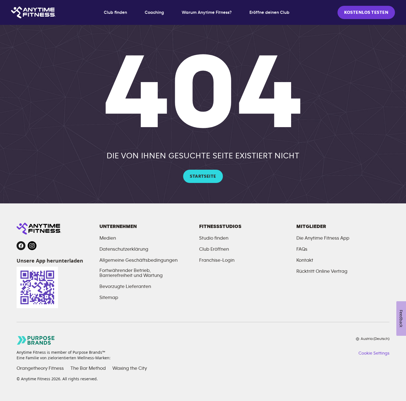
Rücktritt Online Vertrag (321, 271)
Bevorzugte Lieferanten (125, 286)
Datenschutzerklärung (123, 249)
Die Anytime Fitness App (322, 238)
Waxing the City (129, 368)
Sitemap (108, 297)
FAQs (301, 249)
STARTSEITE (203, 176)
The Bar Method (88, 368)
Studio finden (213, 238)
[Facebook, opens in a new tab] (21, 245)
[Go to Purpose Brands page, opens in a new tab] (36, 340)
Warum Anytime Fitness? (207, 12)
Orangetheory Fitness (40, 368)
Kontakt (304, 260)
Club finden (115, 12)
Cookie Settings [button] (373, 353)
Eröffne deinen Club (269, 12)
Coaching (154, 12)
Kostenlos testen (366, 12)
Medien (107, 238)
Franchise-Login (216, 260)
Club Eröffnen (214, 249)
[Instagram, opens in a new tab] (32, 245)
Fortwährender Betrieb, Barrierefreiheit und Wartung (131, 273)
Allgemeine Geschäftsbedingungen (138, 260)
